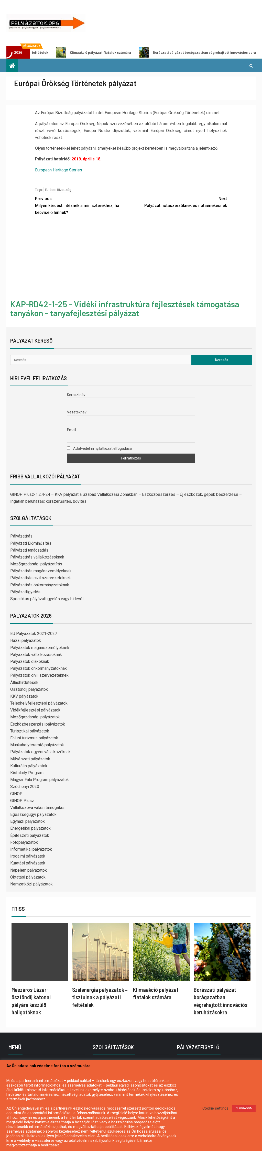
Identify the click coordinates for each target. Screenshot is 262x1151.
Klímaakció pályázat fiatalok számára (74, 52)
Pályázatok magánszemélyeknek (39, 647)
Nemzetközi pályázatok (31, 884)
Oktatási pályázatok (28, 877)
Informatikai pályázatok (31, 849)
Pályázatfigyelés (25, 591)
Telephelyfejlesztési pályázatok (39, 703)
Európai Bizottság (58, 190)
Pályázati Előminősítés (30, 543)
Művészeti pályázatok (30, 759)
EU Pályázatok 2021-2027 (33, 633)
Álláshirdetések (24, 682)
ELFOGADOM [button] (244, 1108)
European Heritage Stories (58, 170)
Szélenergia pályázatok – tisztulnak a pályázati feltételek (100, 997)
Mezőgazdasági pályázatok (35, 717)
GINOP (16, 793)
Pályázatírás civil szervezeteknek (40, 577)
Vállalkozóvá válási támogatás (37, 807)
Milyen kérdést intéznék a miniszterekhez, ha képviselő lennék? (77, 205)
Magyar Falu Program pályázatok (39, 779)
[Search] (251, 66)
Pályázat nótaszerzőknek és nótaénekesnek (185, 202)
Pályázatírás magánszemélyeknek (41, 570)
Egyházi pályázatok (27, 821)
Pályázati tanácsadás (29, 550)
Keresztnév (76, 395)
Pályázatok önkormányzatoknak (38, 668)
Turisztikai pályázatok (29, 731)
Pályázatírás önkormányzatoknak (39, 585)
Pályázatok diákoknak (29, 661)
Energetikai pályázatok (30, 828)
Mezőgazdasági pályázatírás (36, 564)
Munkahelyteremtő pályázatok (37, 744)
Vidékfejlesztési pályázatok (35, 710)
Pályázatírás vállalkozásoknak (37, 557)
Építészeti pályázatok (29, 835)
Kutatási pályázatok (27, 863)
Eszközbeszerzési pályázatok (37, 724)
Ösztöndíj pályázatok (29, 689)
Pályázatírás (21, 536)
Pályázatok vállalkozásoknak (36, 654)
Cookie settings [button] (215, 1108)
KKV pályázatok (24, 696)
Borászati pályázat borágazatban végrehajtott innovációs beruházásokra (187, 52)
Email (71, 430)
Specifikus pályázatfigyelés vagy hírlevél (46, 598)
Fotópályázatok (24, 842)
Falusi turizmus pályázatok (34, 738)
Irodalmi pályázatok (27, 856)
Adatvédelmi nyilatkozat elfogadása (102, 448)
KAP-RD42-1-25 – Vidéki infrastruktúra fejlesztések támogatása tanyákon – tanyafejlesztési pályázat (124, 308)
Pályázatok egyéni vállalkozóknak (40, 751)
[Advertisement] (131, 258)
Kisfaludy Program (26, 772)
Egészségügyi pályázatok (33, 814)
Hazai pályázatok (25, 640)
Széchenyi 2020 (24, 786)
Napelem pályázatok (28, 870)
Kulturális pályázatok (28, 765)
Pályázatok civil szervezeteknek (39, 675)
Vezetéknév (76, 412)
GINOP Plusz (22, 800)
